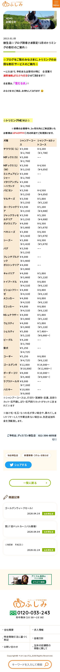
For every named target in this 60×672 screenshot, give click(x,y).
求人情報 (39, 629)
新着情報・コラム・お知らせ (36, 455)
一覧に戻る (30, 483)
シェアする (20, 465)
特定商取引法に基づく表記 (15, 638)
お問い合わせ (11, 646)
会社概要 (9, 629)
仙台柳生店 (13, 455)
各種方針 (39, 638)
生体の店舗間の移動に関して (42, 647)
